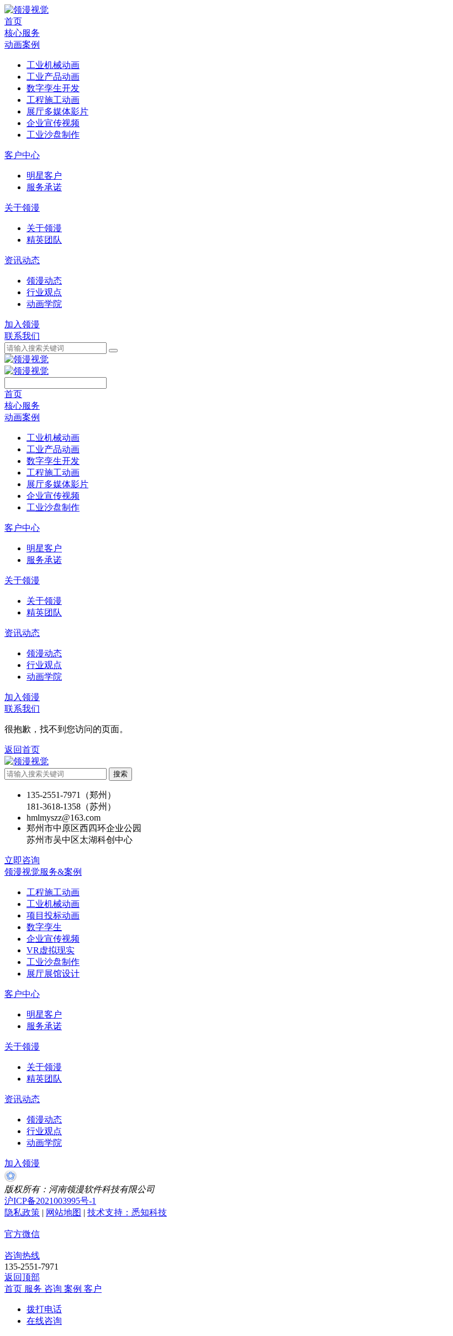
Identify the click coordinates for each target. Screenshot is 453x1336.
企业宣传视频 (53, 938)
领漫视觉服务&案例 (43, 871)
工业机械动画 (53, 904)
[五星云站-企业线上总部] (10, 1178)
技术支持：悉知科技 (127, 1212)
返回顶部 (22, 1277)
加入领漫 (22, 324)
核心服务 (22, 33)
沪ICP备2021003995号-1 (50, 1200)
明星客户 (44, 1014)
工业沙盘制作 (53, 962)
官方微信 (22, 1234)
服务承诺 (44, 1026)
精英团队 (44, 1078)
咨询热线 (22, 1255)
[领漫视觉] (26, 9)
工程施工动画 (53, 892)
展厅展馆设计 (53, 973)
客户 (93, 1288)
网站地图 (63, 1212)
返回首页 (22, 749)
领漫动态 (44, 1119)
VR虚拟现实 (51, 950)
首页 (13, 21)
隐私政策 (22, 1212)
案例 (74, 1288)
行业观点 (44, 1131)
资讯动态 (22, 260)
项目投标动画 (53, 915)
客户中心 (22, 155)
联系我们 (22, 336)
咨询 (54, 1288)
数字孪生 (44, 927)
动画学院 (44, 1142)
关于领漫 (22, 207)
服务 (34, 1288)
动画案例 (22, 44)
